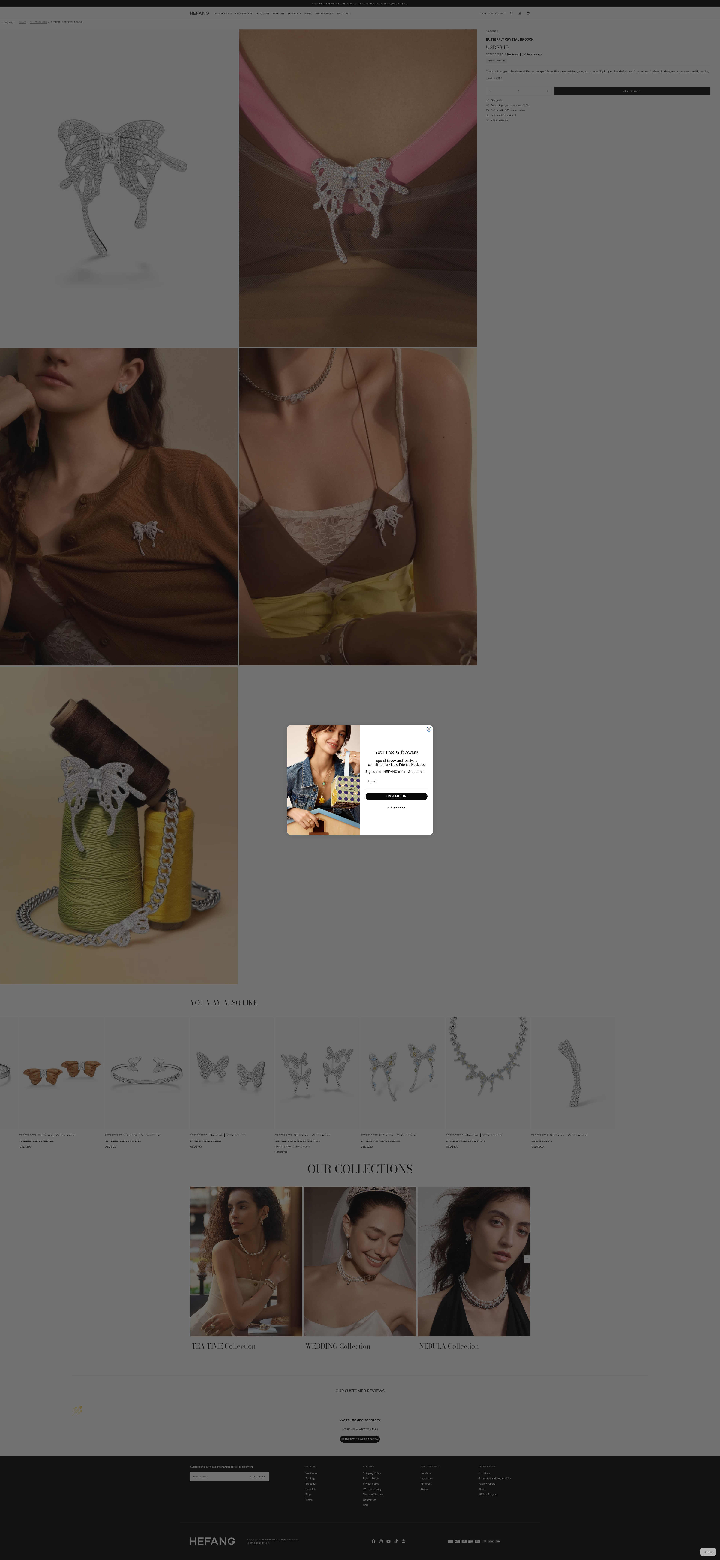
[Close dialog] (429, 729)
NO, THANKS (397, 807)
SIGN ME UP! (396, 796)
